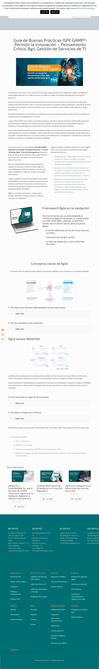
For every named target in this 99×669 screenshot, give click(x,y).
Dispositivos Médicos (58, 577)
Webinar (34, 614)
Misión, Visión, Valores (18, 582)
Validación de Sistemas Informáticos (39, 578)
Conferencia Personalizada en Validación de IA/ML (78, 596)
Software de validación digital (79, 578)
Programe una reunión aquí (79, 610)
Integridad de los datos (39, 597)
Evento (33, 624)
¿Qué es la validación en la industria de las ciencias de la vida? (78, 488)
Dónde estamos (77, 617)
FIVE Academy (76, 589)
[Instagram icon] (2, 334)
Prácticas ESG (15, 599)
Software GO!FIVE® (58, 609)
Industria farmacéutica (59, 582)
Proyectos (14, 587)
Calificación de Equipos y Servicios (39, 590)
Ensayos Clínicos (57, 587)
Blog (32, 606)
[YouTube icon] (2, 339)
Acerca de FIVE (15, 577)
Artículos (34, 609)
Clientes (13, 609)
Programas (55, 614)
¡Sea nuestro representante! (56, 619)
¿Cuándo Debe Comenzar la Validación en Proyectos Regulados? (49, 488)
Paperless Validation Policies (58, 637)
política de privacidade (85, 8)
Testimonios (14, 614)
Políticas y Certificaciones (15, 592)
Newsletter (14, 650)
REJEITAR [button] (55, 12)
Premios (34, 619)
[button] (49, 314)
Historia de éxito (16, 619)
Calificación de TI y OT (38, 584)
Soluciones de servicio (79, 584)
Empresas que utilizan (59, 643)
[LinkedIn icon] (2, 329)
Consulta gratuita (57, 631)
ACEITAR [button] (45, 12)
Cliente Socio (55, 626)
